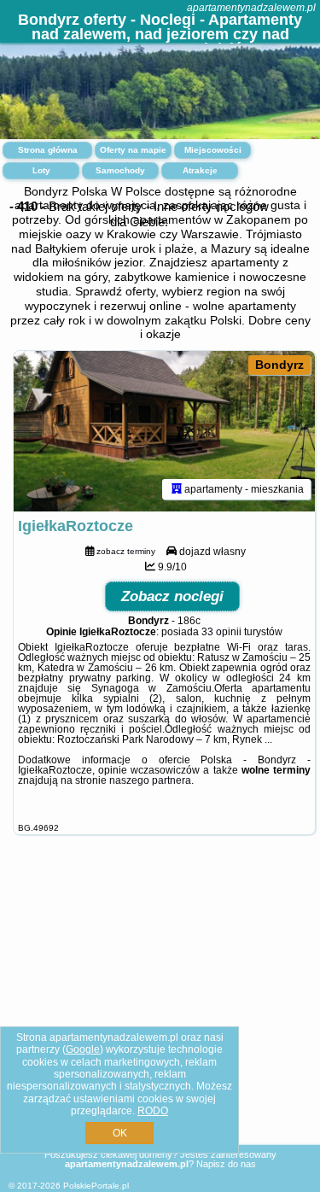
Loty (41, 170)
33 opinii (221, 632)
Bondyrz (279, 364)
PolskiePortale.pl (96, 1185)
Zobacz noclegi (172, 596)
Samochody (120, 170)
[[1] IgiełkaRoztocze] (164, 431)
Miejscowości (212, 150)
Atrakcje (200, 170)
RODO (152, 1111)
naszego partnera (150, 780)
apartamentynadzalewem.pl (251, 8)
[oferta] (177, 489)
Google (83, 1049)
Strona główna (48, 150)
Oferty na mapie (133, 150)
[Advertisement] (160, 1009)
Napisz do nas (226, 1164)
